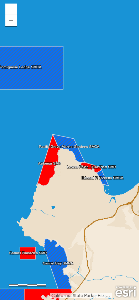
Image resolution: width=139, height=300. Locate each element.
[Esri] (125, 291)
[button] (11, 9)
